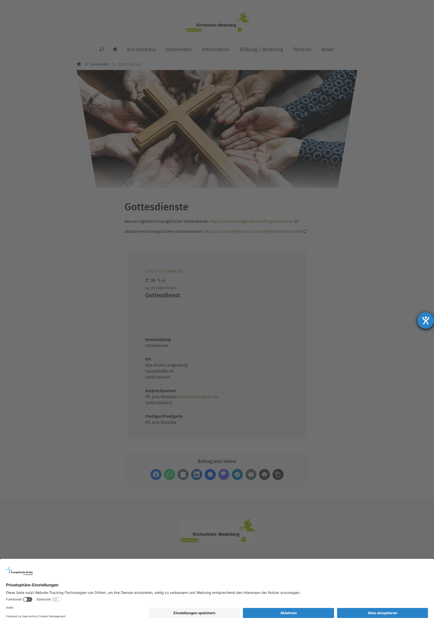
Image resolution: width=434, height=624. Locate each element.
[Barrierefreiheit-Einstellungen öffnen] (425, 320)
